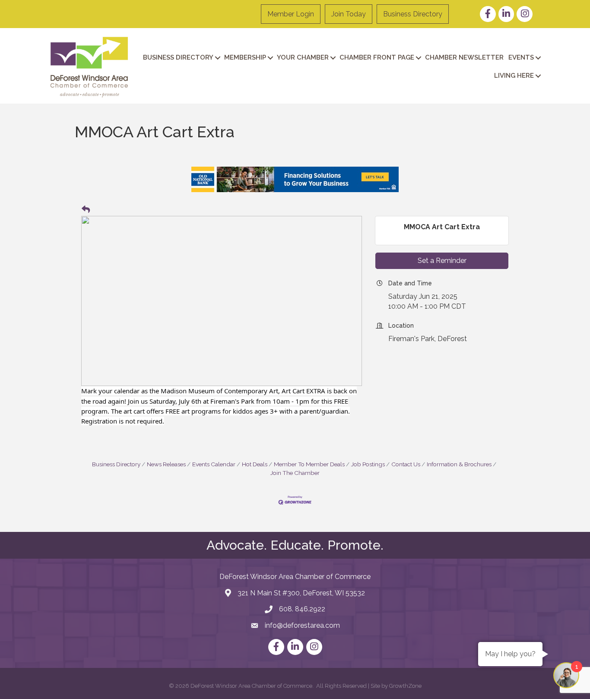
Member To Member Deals (309, 464)
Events (521, 57)
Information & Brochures (459, 464)
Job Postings (368, 464)
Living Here (514, 75)
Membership (245, 57)
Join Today (348, 14)
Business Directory (412, 14)
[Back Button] (86, 210)
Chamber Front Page (376, 57)
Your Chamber (303, 57)
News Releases (166, 464)
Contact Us (405, 464)
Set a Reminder (442, 260)
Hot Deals (254, 464)
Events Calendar (213, 464)
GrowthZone (405, 686)
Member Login (290, 14)
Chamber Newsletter (464, 57)
